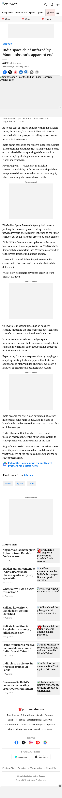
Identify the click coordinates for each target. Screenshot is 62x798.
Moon (8, 483)
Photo (11, 729)
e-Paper (28, 729)
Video (19, 729)
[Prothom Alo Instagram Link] (31, 742)
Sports (32, 12)
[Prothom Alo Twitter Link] (24, 742)
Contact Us (51, 768)
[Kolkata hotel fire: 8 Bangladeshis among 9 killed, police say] (48, 632)
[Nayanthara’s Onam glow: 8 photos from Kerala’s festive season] (48, 555)
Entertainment (34, 720)
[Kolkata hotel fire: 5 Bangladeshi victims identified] (48, 613)
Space (20, 483)
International (21, 12)
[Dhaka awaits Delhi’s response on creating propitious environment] (48, 688)
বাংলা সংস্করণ (47, 729)
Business (12, 720)
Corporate (50, 724)
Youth (22, 720)
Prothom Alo (8, 768)
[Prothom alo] (10, 4)
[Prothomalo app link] (20, 757)
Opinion (40, 12)
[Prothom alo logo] (31, 710)
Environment (12, 724)
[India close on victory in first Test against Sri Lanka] (48, 669)
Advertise (22, 768)
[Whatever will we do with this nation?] (48, 594)
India (31, 483)
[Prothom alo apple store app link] (41, 757)
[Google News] (45, 743)
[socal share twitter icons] (10, 73)
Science (7, 44)
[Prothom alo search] (45, 4)
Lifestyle (47, 720)
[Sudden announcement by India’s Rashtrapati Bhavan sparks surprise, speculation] (48, 575)
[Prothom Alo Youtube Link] (39, 742)
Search (37, 729)
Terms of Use (36, 768)
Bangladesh (7, 12)
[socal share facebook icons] (5, 73)
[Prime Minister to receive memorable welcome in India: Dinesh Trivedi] (48, 650)
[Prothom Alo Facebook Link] (17, 742)
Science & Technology (32, 724)
